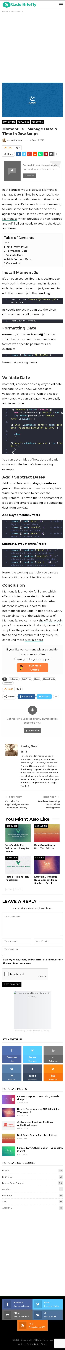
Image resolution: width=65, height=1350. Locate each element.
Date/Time (26, 679)
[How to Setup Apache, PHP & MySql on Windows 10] (8, 1112)
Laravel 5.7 (7, 1177)
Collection (13, 679)
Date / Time (9, 122)
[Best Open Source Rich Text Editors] (47, 833)
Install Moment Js (17, 246)
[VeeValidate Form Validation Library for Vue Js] (18, 833)
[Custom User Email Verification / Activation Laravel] (8, 1125)
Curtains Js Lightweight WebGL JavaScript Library (17, 804)
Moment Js (9, 218)
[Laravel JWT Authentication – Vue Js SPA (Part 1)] (8, 1151)
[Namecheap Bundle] (32, 1010)
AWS (4, 1201)
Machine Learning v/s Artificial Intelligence (49, 804)
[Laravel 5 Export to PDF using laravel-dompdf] (8, 1099)
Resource (37, 122)
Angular (6, 1189)
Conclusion (13, 263)
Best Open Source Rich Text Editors (37, 1135)
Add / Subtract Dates (19, 259)
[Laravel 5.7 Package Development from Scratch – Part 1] (47, 865)
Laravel (39, 858)
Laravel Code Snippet (13, 1183)
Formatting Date (17, 250)
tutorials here (34, 640)
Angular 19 (7, 1208)
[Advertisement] (32, 47)
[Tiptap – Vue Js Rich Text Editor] (18, 865)
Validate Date (14, 255)
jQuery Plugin (49, 679)
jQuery (37, 679)
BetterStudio (40, 1344)
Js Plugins (23, 122)
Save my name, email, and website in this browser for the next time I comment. (33, 961)
